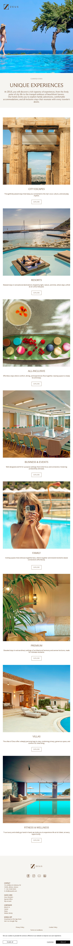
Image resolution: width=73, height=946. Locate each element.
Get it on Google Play (10, 921)
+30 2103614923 (11, 889)
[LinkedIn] (44, 876)
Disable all (10, 942)
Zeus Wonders (8, 897)
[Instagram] (33, 876)
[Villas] (36, 698)
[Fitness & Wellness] (36, 789)
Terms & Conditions (36, 930)
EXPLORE (36, 202)
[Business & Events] (36, 424)
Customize (50, 942)
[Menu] (61, 7)
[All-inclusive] (36, 333)
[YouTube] (39, 876)
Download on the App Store (12, 919)
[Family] (36, 515)
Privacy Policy (20, 927)
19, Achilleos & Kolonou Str (12, 885)
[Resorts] (36, 242)
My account (7, 901)
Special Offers (8, 899)
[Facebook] (28, 876)
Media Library (8, 913)
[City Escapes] (36, 151)
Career (6, 909)
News (6, 911)
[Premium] (36, 607)
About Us (7, 907)
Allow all (63, 942)
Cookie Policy (53, 927)
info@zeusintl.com (11, 891)
